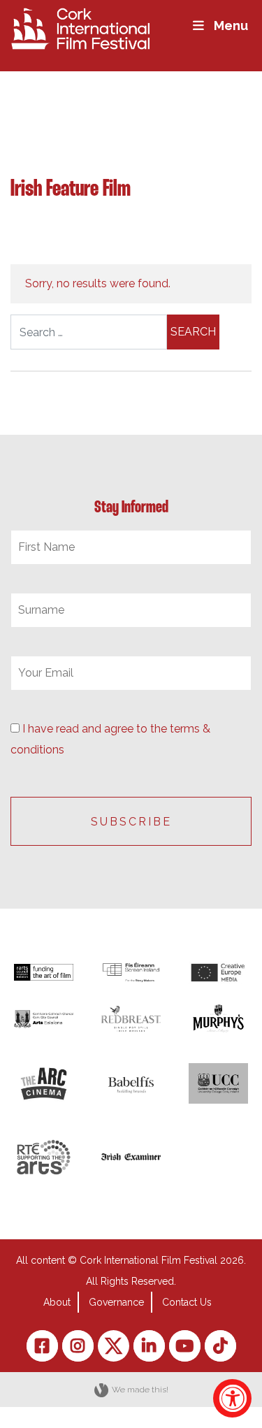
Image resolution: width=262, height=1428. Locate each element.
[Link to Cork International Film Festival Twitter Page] (113, 1346)
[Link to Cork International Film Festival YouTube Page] (185, 1346)
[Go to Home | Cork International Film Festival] (80, 27)
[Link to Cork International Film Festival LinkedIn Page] (149, 1346)
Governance (116, 1302)
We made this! (140, 1389)
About (57, 1302)
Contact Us (187, 1302)
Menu (231, 25)
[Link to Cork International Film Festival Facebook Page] (42, 1346)
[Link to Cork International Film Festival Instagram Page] (78, 1346)
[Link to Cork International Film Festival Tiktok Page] (220, 1346)
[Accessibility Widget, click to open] (232, 1398)
